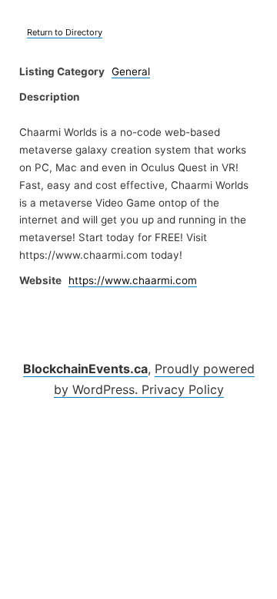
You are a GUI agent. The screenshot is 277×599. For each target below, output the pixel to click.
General (131, 71)
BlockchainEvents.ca (85, 368)
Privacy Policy (183, 389)
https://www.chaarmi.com (132, 280)
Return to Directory (64, 32)
